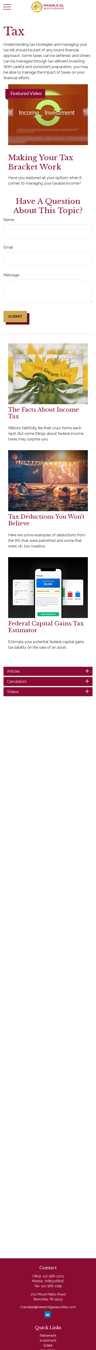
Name (8, 220)
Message (11, 275)
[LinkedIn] (48, 1314)
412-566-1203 (53, 1276)
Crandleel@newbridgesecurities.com (48, 1307)
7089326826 (54, 1281)
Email (8, 247)
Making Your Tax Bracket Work (40, 162)
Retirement (48, 1335)
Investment (48, 1340)
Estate (48, 1345)
